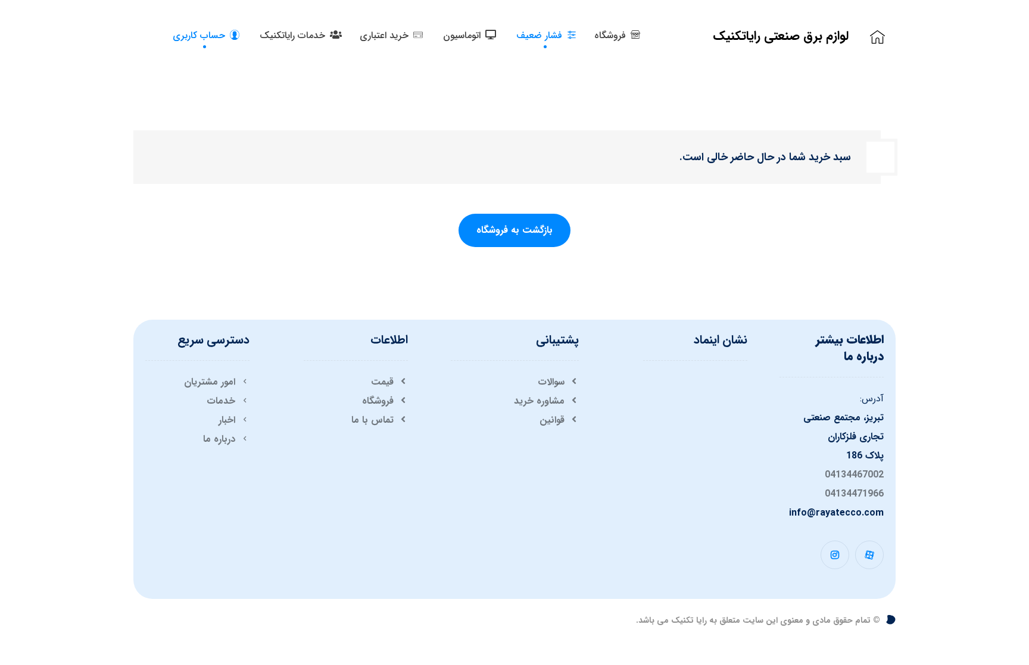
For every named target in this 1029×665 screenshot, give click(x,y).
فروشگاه (378, 401)
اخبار (227, 420)
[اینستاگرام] (835, 555)
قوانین (552, 420)
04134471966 (854, 493)
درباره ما (219, 439)
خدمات (221, 401)
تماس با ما (372, 420)
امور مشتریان (209, 381)
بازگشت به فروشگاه (514, 230)
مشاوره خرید (539, 401)
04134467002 (854, 474)
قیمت (382, 381)
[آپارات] (869, 555)
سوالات (551, 381)
